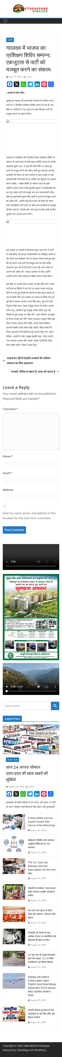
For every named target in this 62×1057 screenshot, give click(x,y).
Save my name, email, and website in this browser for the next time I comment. (29, 515)
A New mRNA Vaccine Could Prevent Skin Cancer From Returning (41, 821)
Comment (10, 409)
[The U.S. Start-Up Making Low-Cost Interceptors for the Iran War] (14, 870)
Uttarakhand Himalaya (36, 1045)
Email (7, 473)
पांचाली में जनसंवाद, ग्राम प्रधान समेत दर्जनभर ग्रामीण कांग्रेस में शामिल (41, 891)
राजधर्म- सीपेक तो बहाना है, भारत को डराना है (33, 371)
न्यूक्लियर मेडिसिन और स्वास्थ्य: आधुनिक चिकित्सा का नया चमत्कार (41, 843)
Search (55, 706)
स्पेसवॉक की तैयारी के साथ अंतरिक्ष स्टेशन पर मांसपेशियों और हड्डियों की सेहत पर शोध (42, 936)
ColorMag (22, 1050)
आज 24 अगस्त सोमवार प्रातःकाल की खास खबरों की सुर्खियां (27, 773)
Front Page (12, 759)
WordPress (40, 1050)
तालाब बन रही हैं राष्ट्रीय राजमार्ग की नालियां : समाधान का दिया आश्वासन (29, 360)
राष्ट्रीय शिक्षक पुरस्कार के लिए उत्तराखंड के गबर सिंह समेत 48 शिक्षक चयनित (41, 1013)
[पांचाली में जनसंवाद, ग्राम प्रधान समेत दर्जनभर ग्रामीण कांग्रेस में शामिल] (14, 894)
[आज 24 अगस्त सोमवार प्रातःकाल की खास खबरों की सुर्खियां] (31, 739)
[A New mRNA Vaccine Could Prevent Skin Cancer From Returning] (14, 824)
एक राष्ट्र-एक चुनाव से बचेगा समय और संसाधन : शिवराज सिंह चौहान (41, 914)
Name (8, 456)
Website (8, 490)
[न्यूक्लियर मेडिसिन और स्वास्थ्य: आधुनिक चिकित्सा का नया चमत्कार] (14, 846)
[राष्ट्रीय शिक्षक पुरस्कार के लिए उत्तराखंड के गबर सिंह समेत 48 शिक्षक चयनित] (14, 1016)
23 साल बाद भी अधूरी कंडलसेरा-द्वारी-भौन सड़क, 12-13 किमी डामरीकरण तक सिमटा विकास (42, 958)
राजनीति (10, 40)
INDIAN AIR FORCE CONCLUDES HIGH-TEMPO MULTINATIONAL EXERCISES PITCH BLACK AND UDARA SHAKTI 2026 (42, 986)
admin (29, 76)
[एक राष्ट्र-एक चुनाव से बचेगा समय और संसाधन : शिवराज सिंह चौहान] (14, 916)
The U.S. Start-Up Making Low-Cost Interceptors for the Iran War (42, 868)
